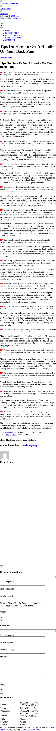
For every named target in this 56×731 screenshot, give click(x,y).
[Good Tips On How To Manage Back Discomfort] (28, 536)
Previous (3, 58)
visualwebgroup (9, 432)
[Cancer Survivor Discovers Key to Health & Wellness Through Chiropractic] (28, 516)
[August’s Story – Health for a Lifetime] (28, 477)
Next (10, 58)
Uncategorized (11, 435)
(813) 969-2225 (13, 16)
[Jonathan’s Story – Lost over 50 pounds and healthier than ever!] (28, 497)
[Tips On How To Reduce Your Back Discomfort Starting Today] (28, 555)
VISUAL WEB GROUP (31, 730)
